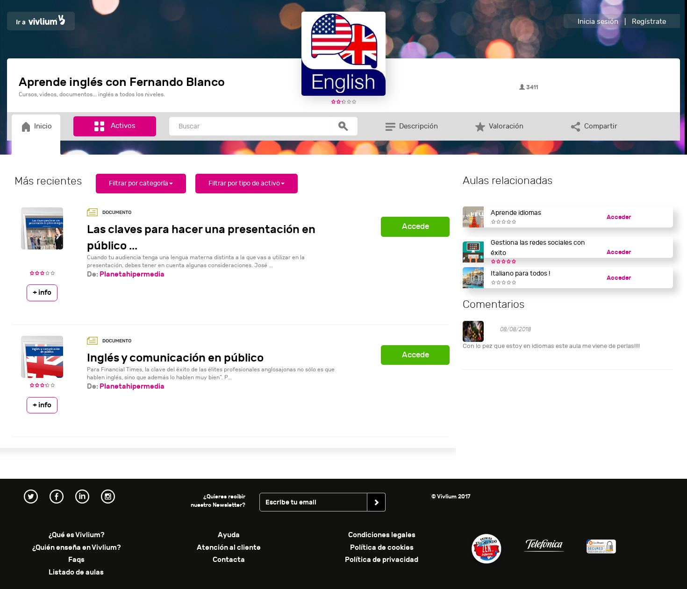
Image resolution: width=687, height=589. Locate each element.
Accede (415, 226)
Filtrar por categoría (138, 183)
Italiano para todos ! (520, 273)
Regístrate (649, 22)
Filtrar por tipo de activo (244, 183)
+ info (42, 292)
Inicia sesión (598, 22)
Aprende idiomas (516, 213)
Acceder (619, 217)
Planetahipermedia (132, 274)
